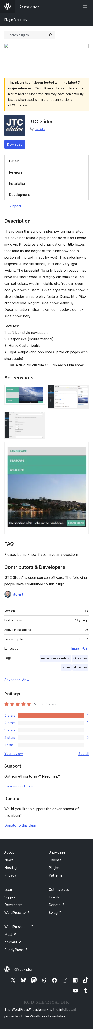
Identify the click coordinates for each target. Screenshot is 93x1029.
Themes (55, 860)
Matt (10, 934)
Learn (8, 889)
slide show (80, 658)
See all (83, 753)
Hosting (10, 867)
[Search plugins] (50, 35)
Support (15, 206)
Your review (13, 753)
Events (54, 897)
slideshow (80, 667)
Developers (13, 905)
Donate (57, 905)
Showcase (57, 852)
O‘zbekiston (23, 969)
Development (19, 194)
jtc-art (40, 128)
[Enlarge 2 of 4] (83, 391)
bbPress (13, 942)
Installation (17, 183)
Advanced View (16, 680)
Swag (55, 912)
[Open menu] (86, 6)
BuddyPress (16, 950)
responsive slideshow (55, 658)
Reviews (15, 172)
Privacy (10, 875)
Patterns (55, 875)
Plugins (54, 867)
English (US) (80, 648)
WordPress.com (19, 927)
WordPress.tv (17, 912)
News (8, 860)
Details (14, 161)
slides (66, 667)
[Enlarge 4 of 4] (83, 448)
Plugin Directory (15, 20)
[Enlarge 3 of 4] (39, 418)
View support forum (19, 786)
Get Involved (59, 889)
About (9, 852)
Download (14, 144)
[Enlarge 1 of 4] (39, 391)
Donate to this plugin (20, 825)
